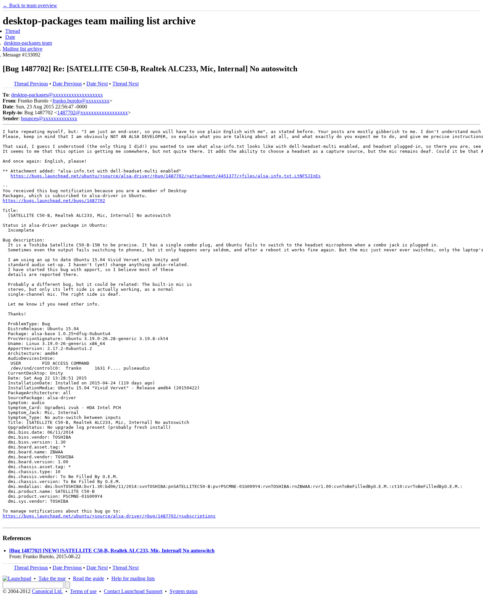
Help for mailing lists (133, 578)
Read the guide (88, 578)
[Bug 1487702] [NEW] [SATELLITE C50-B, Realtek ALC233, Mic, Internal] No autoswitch (112, 550)
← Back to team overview (30, 5)
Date (10, 37)
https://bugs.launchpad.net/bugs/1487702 (54, 200)
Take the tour (52, 578)
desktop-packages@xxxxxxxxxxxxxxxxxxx (57, 95)
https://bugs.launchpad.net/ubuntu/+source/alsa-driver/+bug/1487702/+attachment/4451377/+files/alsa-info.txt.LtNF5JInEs (166, 175)
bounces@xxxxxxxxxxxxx (49, 118)
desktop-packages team (28, 43)
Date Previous (67, 83)
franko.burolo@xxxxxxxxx (81, 100)
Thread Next (125, 83)
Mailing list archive (22, 49)
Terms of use (83, 591)
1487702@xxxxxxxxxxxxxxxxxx (92, 112)
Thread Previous (31, 83)
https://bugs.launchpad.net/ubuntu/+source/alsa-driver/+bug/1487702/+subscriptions (109, 516)
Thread (12, 31)
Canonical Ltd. (47, 591)
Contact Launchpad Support (133, 591)
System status (183, 591)
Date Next (97, 83)
